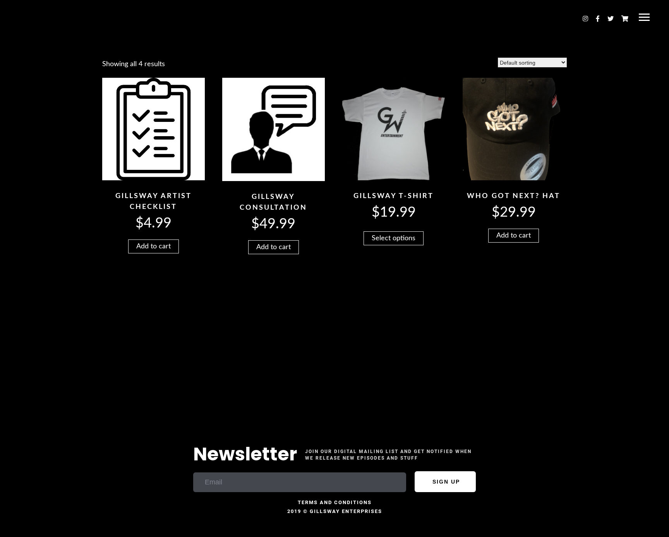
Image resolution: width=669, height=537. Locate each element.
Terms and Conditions (335, 502)
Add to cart (153, 246)
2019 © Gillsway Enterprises (334, 511)
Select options (393, 238)
